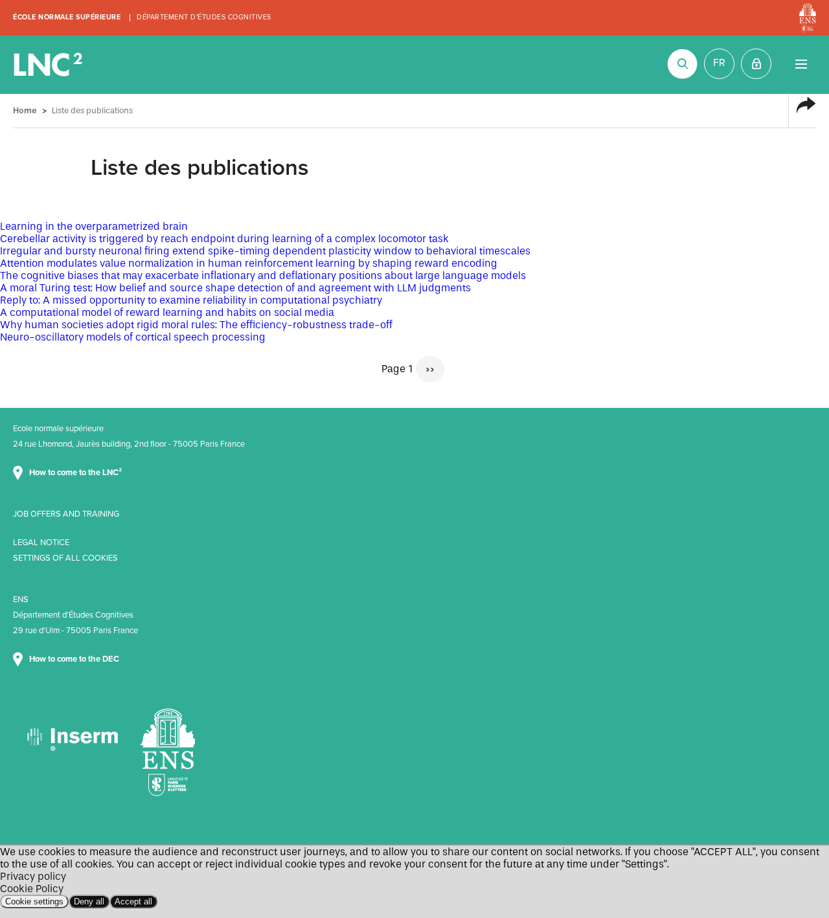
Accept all (133, 901)
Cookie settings (34, 901)
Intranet (756, 64)
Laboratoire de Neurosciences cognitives (49, 65)
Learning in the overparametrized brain (94, 226)
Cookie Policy (31, 888)
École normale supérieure (66, 17)
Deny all (89, 901)
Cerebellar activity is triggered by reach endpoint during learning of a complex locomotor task (224, 238)
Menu (801, 64)
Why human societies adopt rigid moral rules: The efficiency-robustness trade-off (196, 325)
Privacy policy (33, 876)
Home (25, 110)
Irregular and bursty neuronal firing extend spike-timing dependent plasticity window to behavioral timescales (265, 251)
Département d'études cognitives (204, 17)
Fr (719, 62)
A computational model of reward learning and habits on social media (167, 312)
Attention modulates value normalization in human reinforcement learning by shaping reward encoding (248, 263)
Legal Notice (41, 542)
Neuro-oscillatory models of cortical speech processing (133, 337)
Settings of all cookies (65, 558)
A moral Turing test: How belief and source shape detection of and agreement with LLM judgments (235, 288)
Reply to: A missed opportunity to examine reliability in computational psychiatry (191, 300)
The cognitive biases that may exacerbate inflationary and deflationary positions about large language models (263, 275)
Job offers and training (66, 514)
